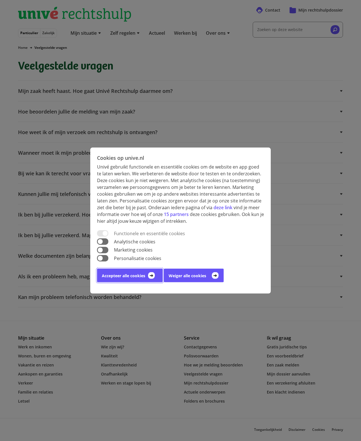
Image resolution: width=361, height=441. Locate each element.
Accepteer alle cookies (123, 275)
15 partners (176, 214)
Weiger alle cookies (187, 275)
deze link (222, 207)
